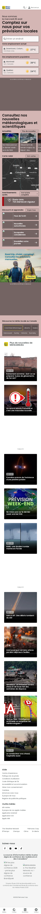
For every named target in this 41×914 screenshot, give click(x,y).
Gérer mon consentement (12, 787)
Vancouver (7, 333)
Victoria (24, 333)
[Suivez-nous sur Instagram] (10, 848)
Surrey (16, 333)
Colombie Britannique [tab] (13, 328)
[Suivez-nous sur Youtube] (16, 848)
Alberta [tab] (27, 328)
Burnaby (32, 333)
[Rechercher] (24, 7)
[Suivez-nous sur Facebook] (5, 848)
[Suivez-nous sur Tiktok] (21, 848)
